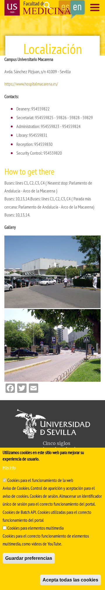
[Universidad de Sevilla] (52, 436)
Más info (9, 467)
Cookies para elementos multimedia (35, 528)
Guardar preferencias (28, 558)
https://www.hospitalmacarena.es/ (31, 84)
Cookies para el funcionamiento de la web (40, 480)
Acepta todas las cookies (70, 579)
